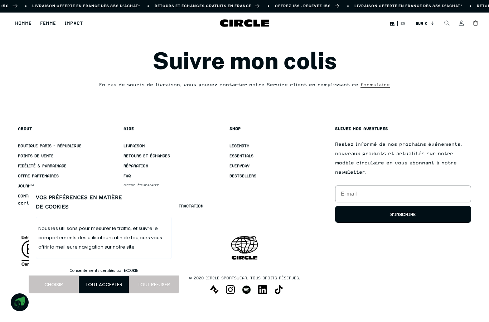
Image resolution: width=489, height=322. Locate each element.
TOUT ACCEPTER (104, 284)
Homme (23, 23)
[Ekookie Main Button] (20, 302)
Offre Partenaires (38, 176)
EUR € (421, 23)
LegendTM (239, 146)
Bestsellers (242, 176)
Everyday (239, 166)
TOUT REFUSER (154, 284)
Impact (73, 23)
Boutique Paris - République (50, 146)
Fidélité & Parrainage (42, 166)
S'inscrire (403, 214)
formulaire (375, 84)
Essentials (241, 156)
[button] (23, 23)
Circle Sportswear (226, 278)
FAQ (127, 176)
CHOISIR (53, 284)
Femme (48, 23)
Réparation (136, 166)
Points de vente (36, 156)
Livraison (134, 146)
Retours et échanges (147, 156)
